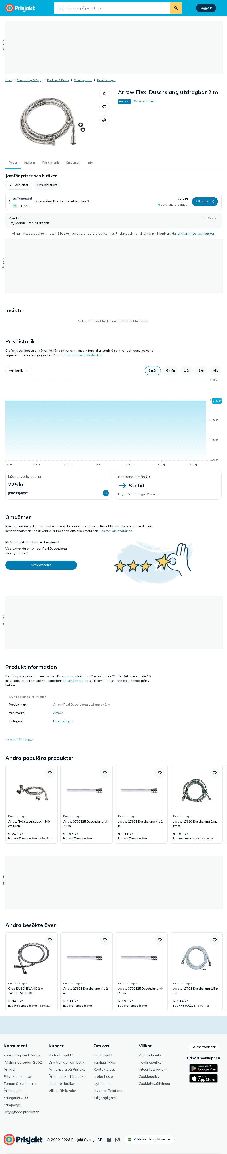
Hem (8, 80)
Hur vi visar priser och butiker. (193, 233)
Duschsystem (83, 80)
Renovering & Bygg (29, 80)
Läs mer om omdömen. (116, 531)
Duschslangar (106, 80)
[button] (104, 93)
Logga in (206, 8)
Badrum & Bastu (58, 80)
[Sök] (176, 8)
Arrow (58, 713)
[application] (113, 423)
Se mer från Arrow (19, 740)
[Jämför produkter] (104, 120)
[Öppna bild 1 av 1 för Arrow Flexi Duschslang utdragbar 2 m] (52, 122)
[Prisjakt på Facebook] (108, 1139)
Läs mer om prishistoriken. (84, 355)
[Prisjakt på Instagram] (117, 1139)
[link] (31, 804)
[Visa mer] (9, 201)
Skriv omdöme (144, 101)
